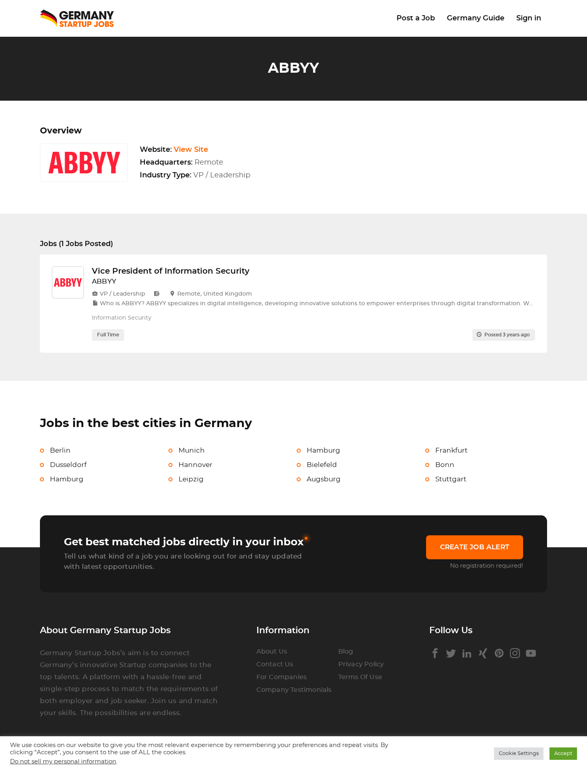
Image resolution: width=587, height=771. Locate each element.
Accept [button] (563, 753)
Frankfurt (451, 450)
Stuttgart (450, 479)
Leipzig (191, 479)
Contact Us (275, 664)
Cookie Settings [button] (519, 753)
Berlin (60, 450)
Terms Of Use (360, 677)
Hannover (195, 464)
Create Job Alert (474, 547)
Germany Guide (475, 18)
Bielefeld (322, 464)
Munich (191, 450)
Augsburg (324, 479)
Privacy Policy (361, 664)
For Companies (281, 677)
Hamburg (323, 450)
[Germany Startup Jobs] (81, 19)
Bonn (444, 464)
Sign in (528, 18)
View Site (191, 149)
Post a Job (416, 18)
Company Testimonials (294, 690)
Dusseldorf (68, 464)
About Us (272, 651)
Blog (345, 651)
